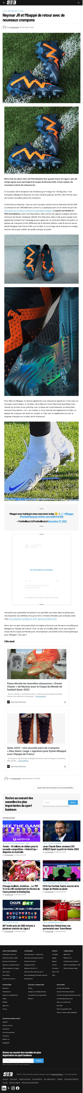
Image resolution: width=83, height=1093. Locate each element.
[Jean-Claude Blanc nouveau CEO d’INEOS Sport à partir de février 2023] (61, 831)
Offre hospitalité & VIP (64, 1009)
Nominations (58, 843)
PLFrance (6, 1036)
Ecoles (5, 1009)
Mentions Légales (14, 1082)
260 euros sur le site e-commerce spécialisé (28, 210)
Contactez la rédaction (71, 1079)
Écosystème (7, 985)
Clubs (4, 999)
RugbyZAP (6, 1043)
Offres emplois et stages (11, 968)
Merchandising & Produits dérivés (35, 975)
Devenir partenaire (25, 1079)
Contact (5, 1082)
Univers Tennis (8, 1025)
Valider (73, 802)
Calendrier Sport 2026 (10, 958)
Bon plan (59, 1005)
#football (24, 516)
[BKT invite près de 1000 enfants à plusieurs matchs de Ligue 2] (21, 910)
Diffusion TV (68, 958)
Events (10, 922)
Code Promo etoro (9, 979)
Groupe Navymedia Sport (12, 1018)
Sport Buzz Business (10, 951)
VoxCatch (6, 1029)
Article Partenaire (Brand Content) (68, 995)
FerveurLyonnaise (9, 1032)
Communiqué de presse (65, 999)
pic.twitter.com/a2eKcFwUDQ (49, 516)
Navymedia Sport (57, 1074)
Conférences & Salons (71, 961)
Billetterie (67, 954)
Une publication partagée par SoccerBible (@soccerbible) (41, 597)
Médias (5, 1002)
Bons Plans (6, 975)
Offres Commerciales (71, 968)
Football (20, 11)
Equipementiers (12, 11)
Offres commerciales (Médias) (67, 1012)
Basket (54, 961)
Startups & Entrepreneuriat (33, 958)
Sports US (55, 972)
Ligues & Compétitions (10, 995)
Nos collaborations (49, 1079)
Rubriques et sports (9, 954)
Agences (6, 1005)
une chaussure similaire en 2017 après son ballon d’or (33, 619)
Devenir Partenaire (63, 988)
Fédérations (7, 992)
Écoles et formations (10, 961)
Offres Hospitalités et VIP (72, 965)
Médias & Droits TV (30, 968)
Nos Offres (61, 985)
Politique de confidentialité (30, 1082)
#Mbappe (68, 513)
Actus (5, 11)
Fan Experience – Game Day (33, 954)
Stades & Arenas (30, 961)
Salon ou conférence (64, 1002)
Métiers (30, 999)
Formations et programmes (37, 995)
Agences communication (11, 965)
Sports (54, 951)
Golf (53, 975)
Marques (6, 988)
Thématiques (68, 951)
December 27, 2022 (57, 521)
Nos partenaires (37, 1079)
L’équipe (59, 1079)
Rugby (9, 883)
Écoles (30, 988)
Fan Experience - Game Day (55, 883)
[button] (4, 2)
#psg (31, 516)
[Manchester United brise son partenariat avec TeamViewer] (61, 910)
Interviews (6, 972)
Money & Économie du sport (16, 843)
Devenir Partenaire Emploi (65, 992)
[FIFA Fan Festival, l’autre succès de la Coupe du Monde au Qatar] (61, 870)
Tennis (27, 843)
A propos (5, 1079)
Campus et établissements (37, 992)
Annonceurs (13, 1079)
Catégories (28, 951)
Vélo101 (5, 1022)
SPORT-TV (6, 1039)
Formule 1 (55, 968)
